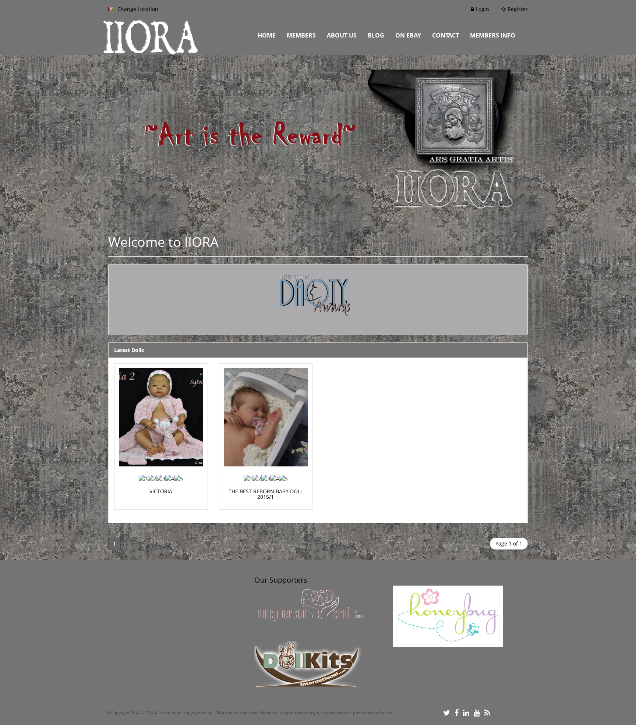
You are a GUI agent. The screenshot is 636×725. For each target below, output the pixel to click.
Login (482, 9)
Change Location (137, 9)
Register (518, 9)
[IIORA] (172, 36)
